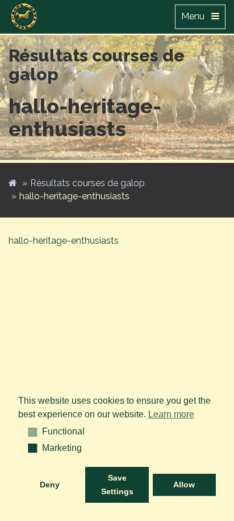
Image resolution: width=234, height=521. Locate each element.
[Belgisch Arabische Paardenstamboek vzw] (24, 14)
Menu (196, 16)
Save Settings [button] (117, 484)
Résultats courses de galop (87, 183)
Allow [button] (184, 484)
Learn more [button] (171, 414)
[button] (28, 431)
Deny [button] (50, 484)
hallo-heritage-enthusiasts (64, 240)
